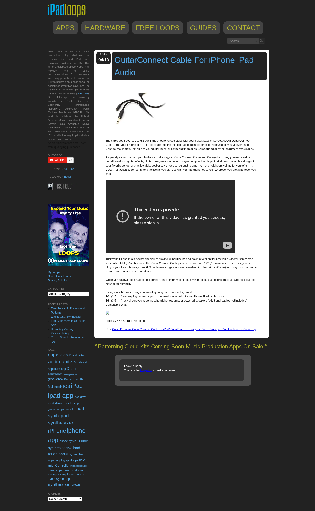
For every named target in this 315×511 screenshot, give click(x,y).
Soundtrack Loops (59, 276)
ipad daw (80, 396)
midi (82, 460)
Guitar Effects (72, 379)
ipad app (60, 395)
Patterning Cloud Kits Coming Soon (141, 346)
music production (73, 470)
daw (81, 362)
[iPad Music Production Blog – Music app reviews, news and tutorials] (69, 16)
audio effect (78, 355)
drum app (59, 369)
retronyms (53, 474)
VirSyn (75, 484)
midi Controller (59, 465)
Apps (65, 28)
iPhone (57, 430)
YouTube (69, 168)
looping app (63, 460)
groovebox (55, 379)
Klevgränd (71, 454)
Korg (82, 454)
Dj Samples (55, 272)
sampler (65, 474)
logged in (146, 370)
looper (51, 460)
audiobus (64, 355)
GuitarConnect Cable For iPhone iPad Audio (184, 66)
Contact (243, 28)
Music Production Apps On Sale (224, 346)
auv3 (74, 362)
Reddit (67, 176)
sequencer (77, 474)
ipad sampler (68, 409)
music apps (55, 470)
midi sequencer (78, 465)
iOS (66, 386)
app (52, 354)
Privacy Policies (58, 280)
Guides (203, 28)
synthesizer (59, 484)
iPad (77, 385)
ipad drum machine (62, 403)
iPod (69, 448)
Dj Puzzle (82, 93)
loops (74, 460)
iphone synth (67, 441)
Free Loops (158, 28)
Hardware (105, 28)
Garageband (70, 374)
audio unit (59, 362)
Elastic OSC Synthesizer (66, 316)
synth (51, 479)
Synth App (63, 479)
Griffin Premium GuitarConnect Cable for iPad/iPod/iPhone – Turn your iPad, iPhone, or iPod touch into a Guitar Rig (184, 329)
